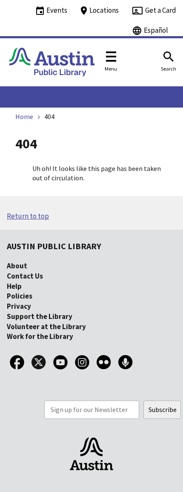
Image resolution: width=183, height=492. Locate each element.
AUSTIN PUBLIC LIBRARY (54, 246)
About (17, 265)
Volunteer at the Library (46, 326)
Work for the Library (40, 336)
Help (14, 286)
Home (24, 116)
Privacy (19, 306)
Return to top (28, 216)
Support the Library (39, 316)
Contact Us (25, 276)
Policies (19, 296)
